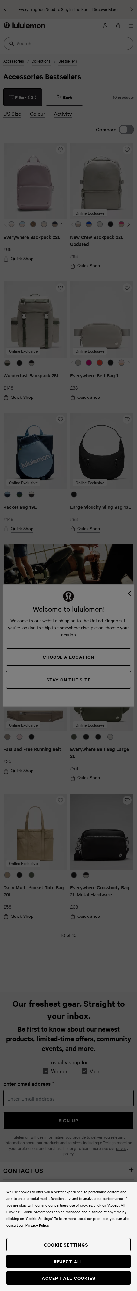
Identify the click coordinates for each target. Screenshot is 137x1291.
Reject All (68, 1261)
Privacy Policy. (37, 1225)
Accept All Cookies (69, 1277)
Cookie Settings (66, 1244)
